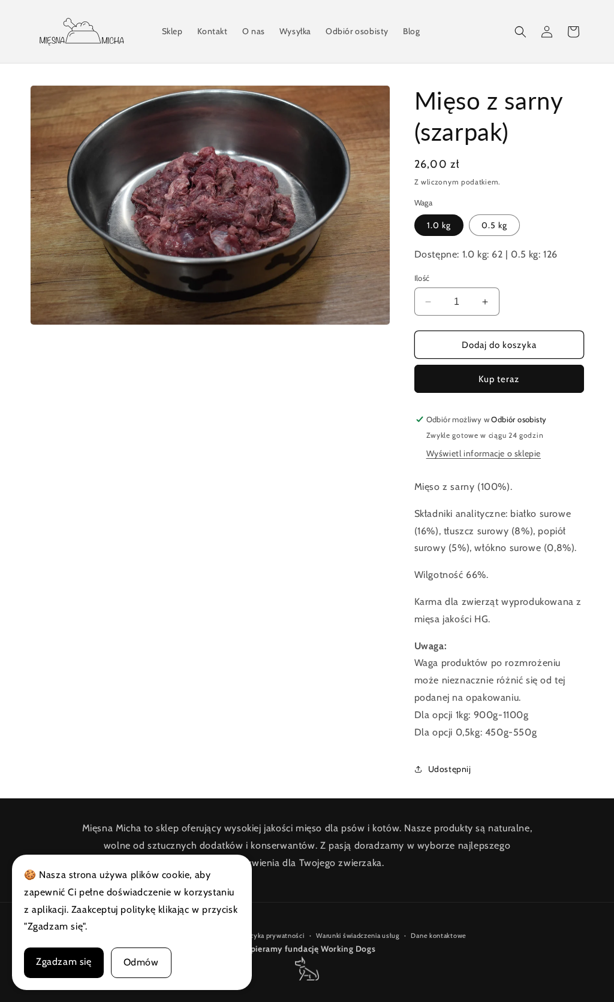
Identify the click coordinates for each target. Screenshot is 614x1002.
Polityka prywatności (272, 935)
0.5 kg (494, 225)
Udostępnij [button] (449, 769)
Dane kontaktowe (438, 935)
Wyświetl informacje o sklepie (483, 453)
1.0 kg (439, 225)
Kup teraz (498, 379)
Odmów (141, 962)
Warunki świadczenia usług (357, 935)
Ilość (422, 278)
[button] (520, 32)
